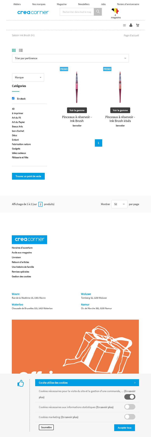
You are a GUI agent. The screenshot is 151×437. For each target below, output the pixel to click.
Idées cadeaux (19, 153)
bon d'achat (18, 130)
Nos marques (38, 4)
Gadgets (16, 148)
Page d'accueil (131, 35)
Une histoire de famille (23, 266)
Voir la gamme (77, 110)
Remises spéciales (20, 271)
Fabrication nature (21, 144)
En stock (21, 98)
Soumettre (46, 427)
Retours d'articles (20, 262)
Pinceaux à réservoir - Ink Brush (77, 119)
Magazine (61, 4)
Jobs (103, 4)
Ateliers (17, 4)
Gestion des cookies (21, 276)
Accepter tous (124, 427)
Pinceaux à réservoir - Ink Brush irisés (120, 119)
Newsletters (83, 4)
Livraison (16, 257)
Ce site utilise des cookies (53, 382)
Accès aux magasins (22, 252)
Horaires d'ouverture (22, 247)
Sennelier (77, 125)
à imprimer (17, 113)
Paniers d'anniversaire (128, 4)
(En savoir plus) (105, 407)
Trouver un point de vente (28, 176)
